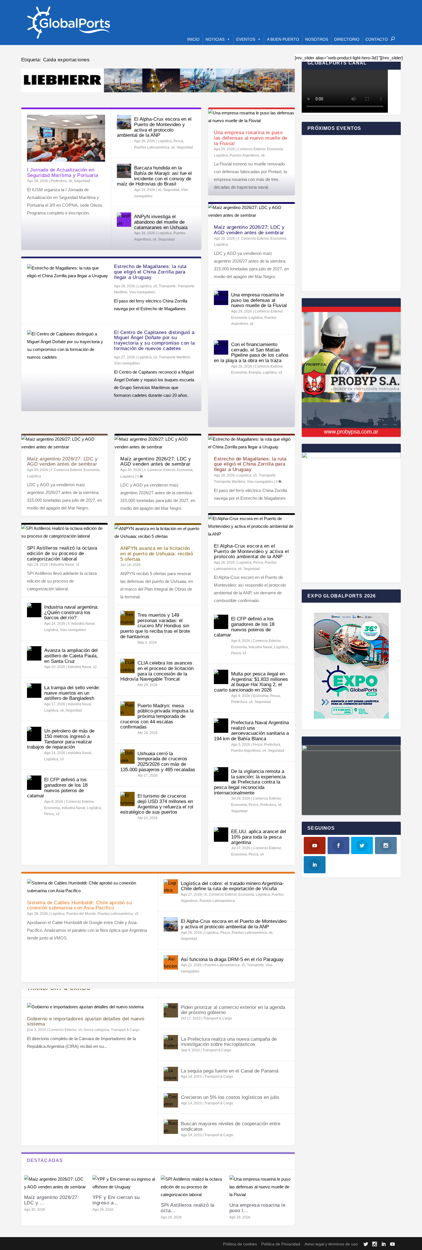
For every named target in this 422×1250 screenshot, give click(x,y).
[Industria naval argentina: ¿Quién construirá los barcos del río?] (34, 610)
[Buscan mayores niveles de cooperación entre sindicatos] (171, 1127)
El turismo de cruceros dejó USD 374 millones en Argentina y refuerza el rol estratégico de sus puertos (156, 804)
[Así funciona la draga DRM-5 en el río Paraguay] (171, 962)
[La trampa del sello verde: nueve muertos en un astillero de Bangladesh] (34, 690)
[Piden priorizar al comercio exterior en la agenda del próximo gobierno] (171, 1010)
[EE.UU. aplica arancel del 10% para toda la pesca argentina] (221, 834)
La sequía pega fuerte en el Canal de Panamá (229, 1071)
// (238, 239)
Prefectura (59, 181)
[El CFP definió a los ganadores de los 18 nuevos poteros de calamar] (34, 783)
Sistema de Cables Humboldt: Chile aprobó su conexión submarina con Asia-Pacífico (79, 905)
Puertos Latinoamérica (151, 147)
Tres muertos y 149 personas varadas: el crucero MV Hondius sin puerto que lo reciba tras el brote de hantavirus (155, 625)
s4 (154, 239)
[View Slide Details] (158, 80)
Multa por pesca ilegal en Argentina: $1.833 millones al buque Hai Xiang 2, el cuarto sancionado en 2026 (251, 682)
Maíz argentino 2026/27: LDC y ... (51, 1200)
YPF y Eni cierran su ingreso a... (116, 1200)
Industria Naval (62, 564)
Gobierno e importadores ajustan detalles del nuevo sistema (85, 1021)
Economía (275, 149)
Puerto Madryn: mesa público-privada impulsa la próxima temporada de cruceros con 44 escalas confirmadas (156, 716)
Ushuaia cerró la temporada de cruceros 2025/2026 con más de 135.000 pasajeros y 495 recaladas (157, 761)
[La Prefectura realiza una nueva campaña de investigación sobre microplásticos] (171, 1042)
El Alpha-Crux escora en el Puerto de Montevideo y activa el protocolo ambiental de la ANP (154, 127)
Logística (165, 141)
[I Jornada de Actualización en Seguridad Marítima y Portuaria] (66, 138)
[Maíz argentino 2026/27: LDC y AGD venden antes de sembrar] (251, 211)
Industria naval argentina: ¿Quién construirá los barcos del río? (71, 612)
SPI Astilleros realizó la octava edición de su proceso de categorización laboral (62, 553)
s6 (70, 181)
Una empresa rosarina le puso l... (257, 1207)
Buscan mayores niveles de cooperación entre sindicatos (230, 1126)
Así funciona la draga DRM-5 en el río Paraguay (232, 959)
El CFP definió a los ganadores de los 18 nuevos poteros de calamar (57, 787)
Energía (255, 372)
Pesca (178, 141)
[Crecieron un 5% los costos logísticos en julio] (171, 1100)
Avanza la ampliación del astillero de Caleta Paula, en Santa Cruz (71, 656)
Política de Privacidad (280, 1244)
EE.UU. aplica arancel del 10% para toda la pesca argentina (258, 837)
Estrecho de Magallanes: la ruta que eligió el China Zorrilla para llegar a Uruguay (150, 272)
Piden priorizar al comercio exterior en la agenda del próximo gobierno (233, 1010)
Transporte (167, 286)
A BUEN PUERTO (283, 39)
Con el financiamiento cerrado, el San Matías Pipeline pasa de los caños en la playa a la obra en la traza (251, 352)
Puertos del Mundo (81, 914)
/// (205, 894)
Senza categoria (96, 1030)
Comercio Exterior (251, 149)
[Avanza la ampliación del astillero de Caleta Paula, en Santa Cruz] (34, 653)
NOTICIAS (215, 39)
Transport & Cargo (125, 1030)
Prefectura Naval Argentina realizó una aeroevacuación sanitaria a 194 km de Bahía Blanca (251, 730)
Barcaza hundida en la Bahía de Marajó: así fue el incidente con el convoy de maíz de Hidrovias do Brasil (154, 176)
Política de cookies (240, 1244)
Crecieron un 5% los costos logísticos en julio (230, 1097)
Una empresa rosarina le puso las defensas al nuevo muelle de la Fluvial (250, 138)
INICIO (193, 39)
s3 (155, 357)
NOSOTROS (316, 39)
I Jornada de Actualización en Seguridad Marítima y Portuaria (62, 172)
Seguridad (82, 181)
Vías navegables (142, 292)
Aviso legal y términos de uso (331, 1244)
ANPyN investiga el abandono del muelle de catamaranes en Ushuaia (160, 222)
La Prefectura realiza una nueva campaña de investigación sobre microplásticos (229, 1041)
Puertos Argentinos (244, 155)
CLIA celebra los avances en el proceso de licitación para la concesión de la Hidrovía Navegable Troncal (156, 671)
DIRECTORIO (346, 39)
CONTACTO (376, 39)
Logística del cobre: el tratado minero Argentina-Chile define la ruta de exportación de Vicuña (232, 886)
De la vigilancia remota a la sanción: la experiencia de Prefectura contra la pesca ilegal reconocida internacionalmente (250, 782)
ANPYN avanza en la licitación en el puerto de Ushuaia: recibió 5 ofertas (156, 554)
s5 (155, 286)
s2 (78, 564)
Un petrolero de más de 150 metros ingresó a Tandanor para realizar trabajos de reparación (60, 739)
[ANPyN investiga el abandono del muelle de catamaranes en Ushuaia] (124, 219)
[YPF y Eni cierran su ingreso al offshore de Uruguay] (123, 1183)
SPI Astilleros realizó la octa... (187, 1207)
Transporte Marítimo (174, 357)
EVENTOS (245, 39)
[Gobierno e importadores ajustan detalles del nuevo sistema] (89, 1007)
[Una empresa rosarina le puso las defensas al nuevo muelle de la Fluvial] (251, 116)
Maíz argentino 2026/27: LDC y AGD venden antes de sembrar (249, 229)
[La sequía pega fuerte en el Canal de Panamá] (171, 1074)
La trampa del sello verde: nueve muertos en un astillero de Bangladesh (72, 693)
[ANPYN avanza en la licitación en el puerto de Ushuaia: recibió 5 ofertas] (158, 532)
